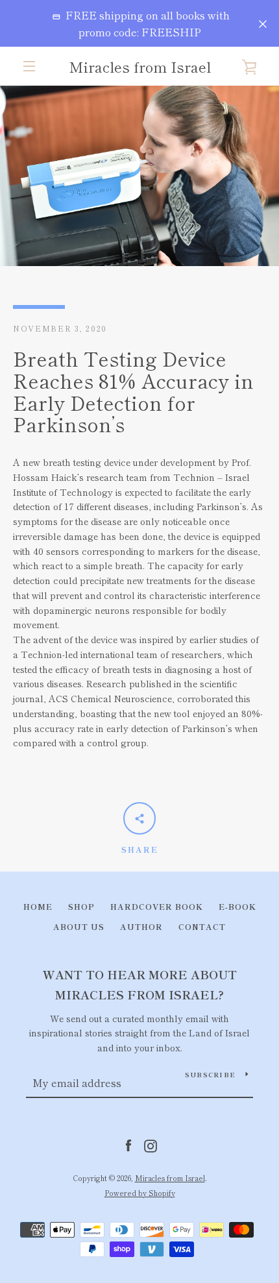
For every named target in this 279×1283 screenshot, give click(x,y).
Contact (202, 926)
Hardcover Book (156, 906)
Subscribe (210, 1074)
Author (141, 926)
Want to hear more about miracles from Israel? (140, 984)
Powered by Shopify (139, 1193)
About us (78, 926)
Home (38, 906)
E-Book (237, 906)
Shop (81, 906)
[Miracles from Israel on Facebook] (128, 1144)
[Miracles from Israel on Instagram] (150, 1144)
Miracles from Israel (140, 66)
